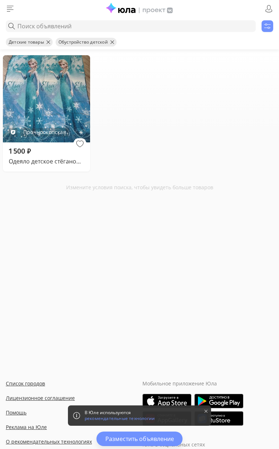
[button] (80, 144)
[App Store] (166, 401)
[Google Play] (218, 401)
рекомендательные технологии (120, 418)
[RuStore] (218, 418)
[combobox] (131, 26)
